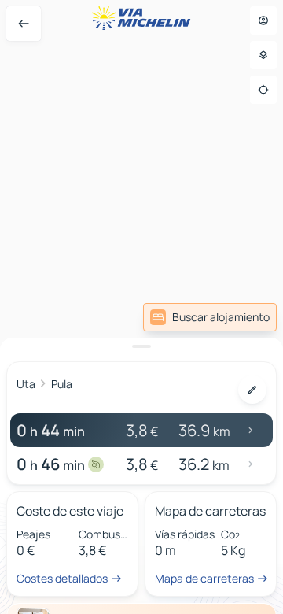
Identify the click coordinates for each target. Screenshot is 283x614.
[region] (141, 307)
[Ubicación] (263, 90)
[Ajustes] (263, 55)
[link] (210, 317)
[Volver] (23, 23)
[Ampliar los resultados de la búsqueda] (141, 346)
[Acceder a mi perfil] (263, 20)
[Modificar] (252, 389)
